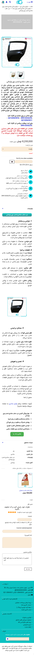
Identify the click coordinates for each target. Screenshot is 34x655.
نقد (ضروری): (28, 535)
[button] (17, 208)
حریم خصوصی (27, 625)
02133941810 (13, 118)
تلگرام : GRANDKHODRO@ (23, 590)
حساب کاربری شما (26, 605)
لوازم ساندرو (13, 403)
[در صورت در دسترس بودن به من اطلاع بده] (12, 161)
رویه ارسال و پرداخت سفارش (23, 603)
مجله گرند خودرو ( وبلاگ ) (24, 607)
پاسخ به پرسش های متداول (23, 620)
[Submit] (7, 638)
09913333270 (17, 22)
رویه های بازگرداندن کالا (24, 622)
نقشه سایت (28, 627)
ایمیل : (29, 595)
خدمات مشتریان (6, 614)
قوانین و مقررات (26, 617)
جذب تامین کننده (26, 610)
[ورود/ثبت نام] (6, 2)
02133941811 (26, 120)
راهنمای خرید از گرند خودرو (9, 599)
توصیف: (29, 516)
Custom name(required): (24, 528)
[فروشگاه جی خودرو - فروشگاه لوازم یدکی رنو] (19, 2)
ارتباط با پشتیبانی (22, 194)
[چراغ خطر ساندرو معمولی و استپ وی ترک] (25, 480)
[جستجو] (10, 2)
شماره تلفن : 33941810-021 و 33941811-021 (17, 592)
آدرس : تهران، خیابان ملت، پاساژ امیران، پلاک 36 (17, 588)
